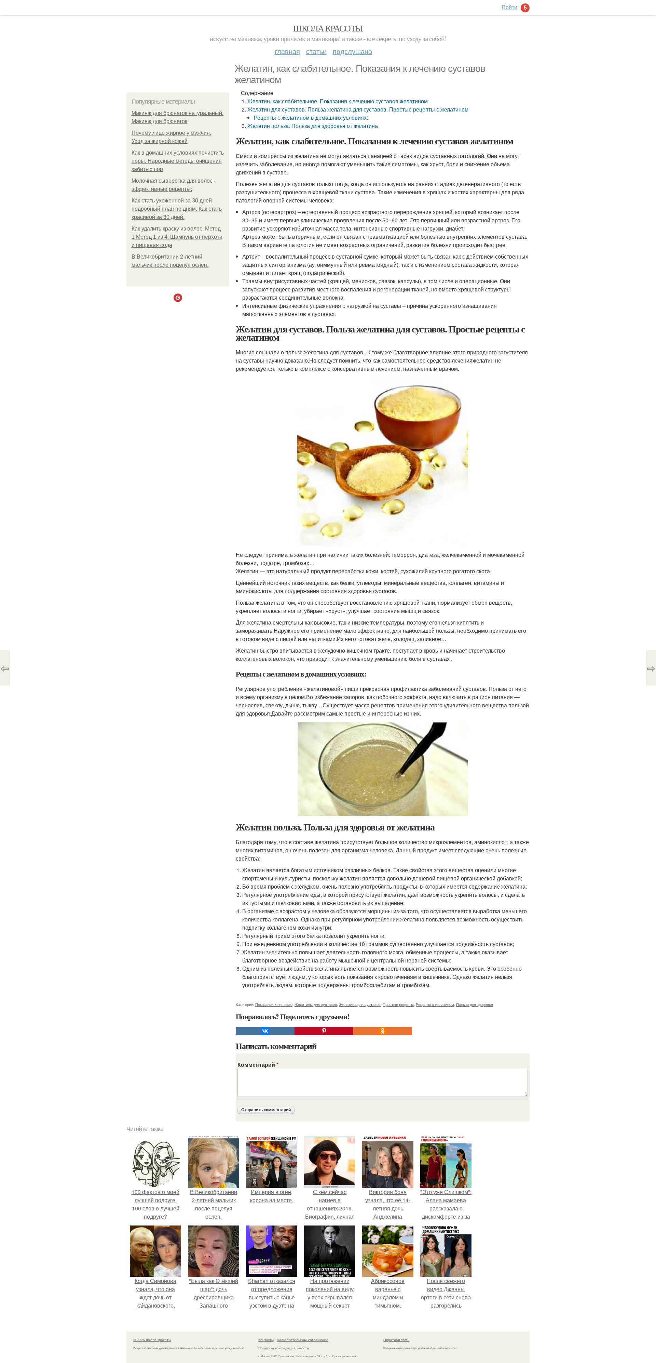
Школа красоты (328, 28)
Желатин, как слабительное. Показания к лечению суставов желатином (337, 101)
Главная (287, 51)
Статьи (316, 51)
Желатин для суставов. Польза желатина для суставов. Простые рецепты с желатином (357, 109)
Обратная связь (396, 1339)
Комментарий (257, 1065)
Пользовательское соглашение (302, 1339)
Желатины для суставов (316, 1004)
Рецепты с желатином (435, 1004)
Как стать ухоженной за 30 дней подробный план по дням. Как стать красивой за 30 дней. (177, 209)
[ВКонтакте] (265, 1031)
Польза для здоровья (474, 1004)
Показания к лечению (273, 1004)
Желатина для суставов (360, 1004)
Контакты (266, 1339)
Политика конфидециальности (283, 1348)
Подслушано (352, 51)
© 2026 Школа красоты (152, 1339)
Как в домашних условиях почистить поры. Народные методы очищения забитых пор (178, 161)
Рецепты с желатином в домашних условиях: (311, 117)
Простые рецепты (398, 1004)
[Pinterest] (324, 1031)
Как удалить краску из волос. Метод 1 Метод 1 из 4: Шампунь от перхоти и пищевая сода (177, 237)
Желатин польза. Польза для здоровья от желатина (312, 126)
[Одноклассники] (382, 1031)
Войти (509, 7)
